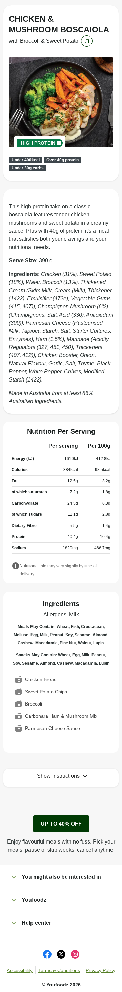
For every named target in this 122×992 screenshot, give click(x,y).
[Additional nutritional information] (16, 566)
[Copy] (87, 41)
